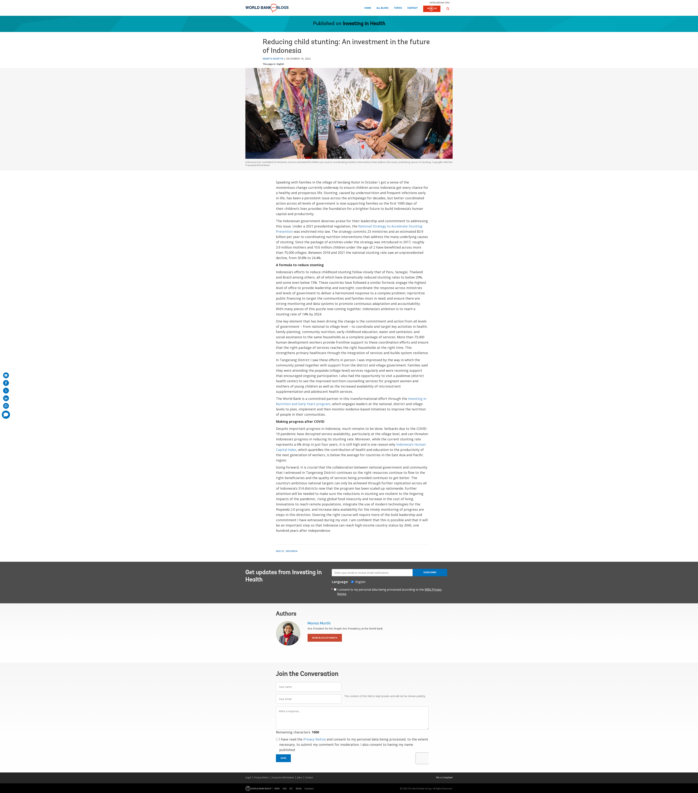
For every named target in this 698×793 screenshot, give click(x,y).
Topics (398, 8)
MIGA (299, 788)
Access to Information (283, 777)
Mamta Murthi (273, 58)
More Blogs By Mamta (324, 637)
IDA (284, 788)
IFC (291, 788)
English (280, 64)
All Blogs (382, 8)
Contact (412, 8)
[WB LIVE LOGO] (431, 9)
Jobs (299, 777)
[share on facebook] (6, 383)
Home (367, 8)
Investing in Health (364, 23)
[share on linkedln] (6, 398)
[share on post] (6, 391)
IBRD (277, 788)
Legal (248, 777)
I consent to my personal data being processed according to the (389, 592)
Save (283, 758)
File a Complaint (444, 777)
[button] (447, 8)
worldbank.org (440, 2)
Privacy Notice (314, 739)
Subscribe (429, 572)
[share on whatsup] (6, 406)
